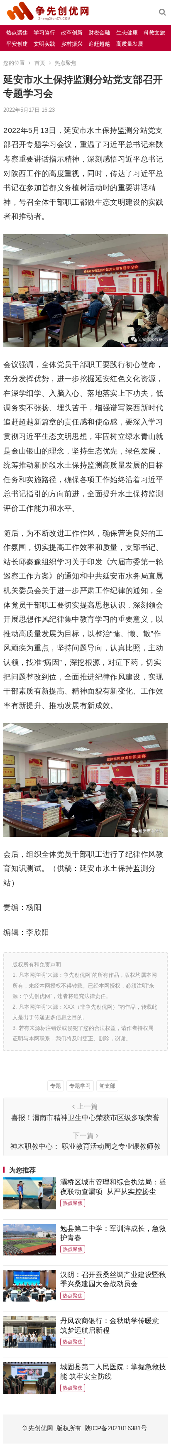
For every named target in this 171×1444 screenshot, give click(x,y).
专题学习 (80, 1086)
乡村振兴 (72, 44)
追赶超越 (99, 44)
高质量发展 (129, 44)
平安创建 (17, 44)
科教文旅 (154, 32)
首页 (39, 63)
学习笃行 (44, 32)
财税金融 (99, 32)
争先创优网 (37, 1428)
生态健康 (127, 32)
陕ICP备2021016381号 (116, 1428)
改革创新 (72, 32)
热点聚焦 (17, 32)
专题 (55, 1086)
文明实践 (44, 44)
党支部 (107, 1086)
